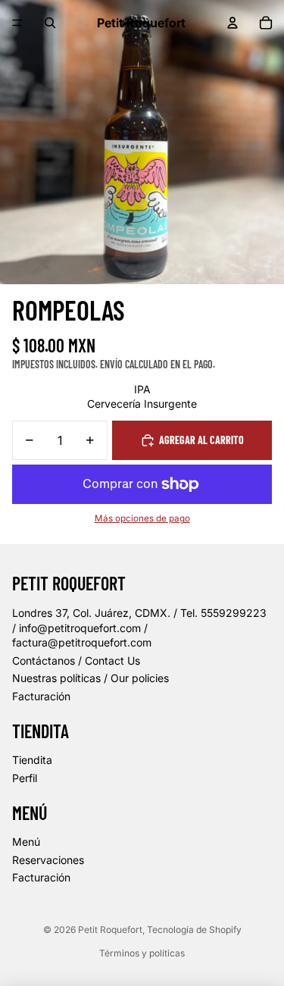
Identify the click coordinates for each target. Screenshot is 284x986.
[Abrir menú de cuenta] (232, 22)
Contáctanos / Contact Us (76, 660)
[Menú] (17, 22)
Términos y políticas (142, 953)
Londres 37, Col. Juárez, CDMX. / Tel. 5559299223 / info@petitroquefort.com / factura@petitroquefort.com (139, 627)
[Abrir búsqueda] (50, 22)
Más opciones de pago (142, 518)
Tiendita (32, 759)
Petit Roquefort (110, 929)
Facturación (41, 696)
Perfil (24, 778)
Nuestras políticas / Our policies (90, 677)
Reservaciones (48, 859)
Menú (26, 841)
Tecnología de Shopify (194, 929)
